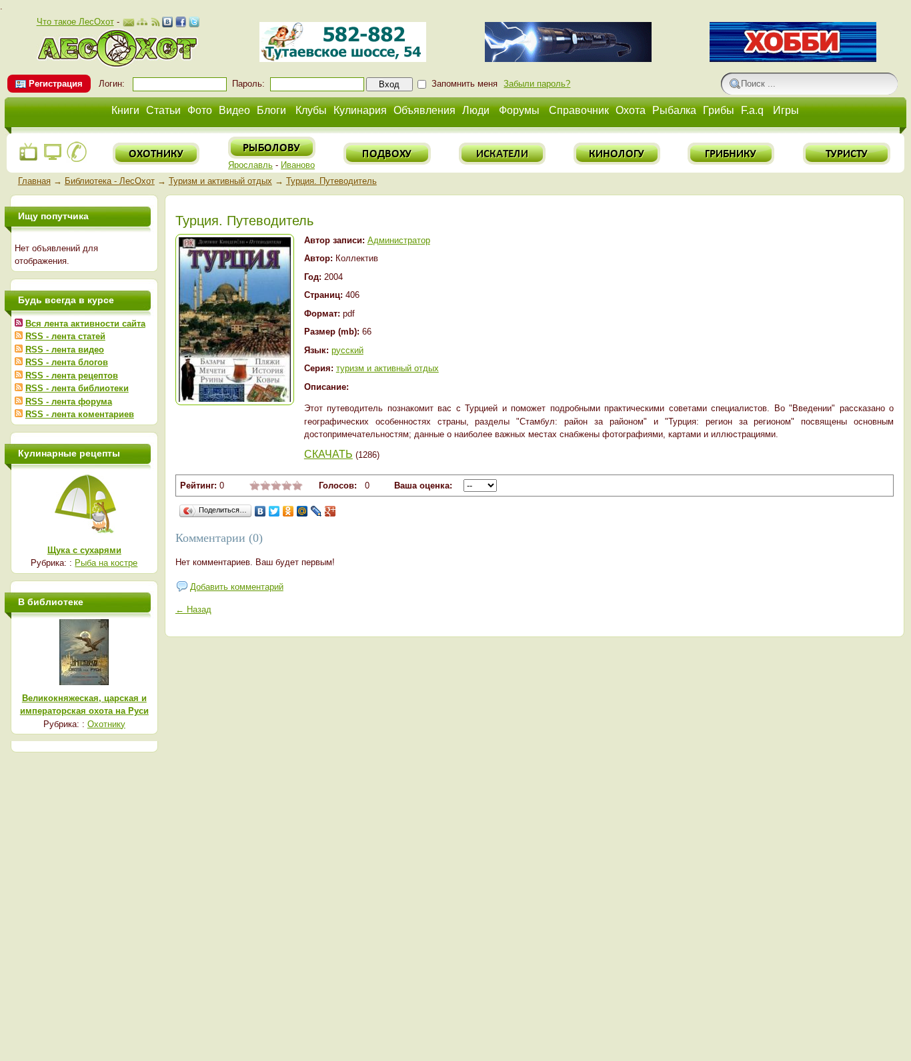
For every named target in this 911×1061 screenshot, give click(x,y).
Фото (199, 110)
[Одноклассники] (288, 511)
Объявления (424, 110)
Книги (125, 110)
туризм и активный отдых (387, 368)
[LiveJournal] (316, 511)
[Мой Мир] (302, 511)
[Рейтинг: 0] (276, 488)
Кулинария (360, 110)
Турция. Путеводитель (331, 181)
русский (347, 350)
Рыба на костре (106, 563)
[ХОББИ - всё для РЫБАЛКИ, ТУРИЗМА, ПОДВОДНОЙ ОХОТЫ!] (793, 59)
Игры (786, 110)
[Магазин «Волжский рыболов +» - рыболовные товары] (342, 59)
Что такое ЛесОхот (75, 22)
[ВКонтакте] (260, 511)
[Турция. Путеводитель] (235, 399)
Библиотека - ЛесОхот (110, 181)
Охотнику (106, 724)
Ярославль (250, 165)
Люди (476, 110)
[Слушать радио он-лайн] (28, 160)
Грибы (718, 110)
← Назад (193, 609)
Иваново (298, 165)
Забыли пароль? (537, 84)
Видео (234, 110)
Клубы (311, 110)
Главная (34, 181)
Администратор (398, 240)
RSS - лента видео (64, 350)
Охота (631, 110)
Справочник (579, 110)
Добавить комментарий (236, 587)
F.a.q (752, 110)
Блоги (271, 110)
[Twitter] (274, 511)
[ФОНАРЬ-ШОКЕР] (568, 59)
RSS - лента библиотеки (77, 388)
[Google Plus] (330, 511)
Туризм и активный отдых (220, 181)
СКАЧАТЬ (328, 454)
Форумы (519, 110)
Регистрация (56, 84)
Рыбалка (674, 110)
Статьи (163, 110)
